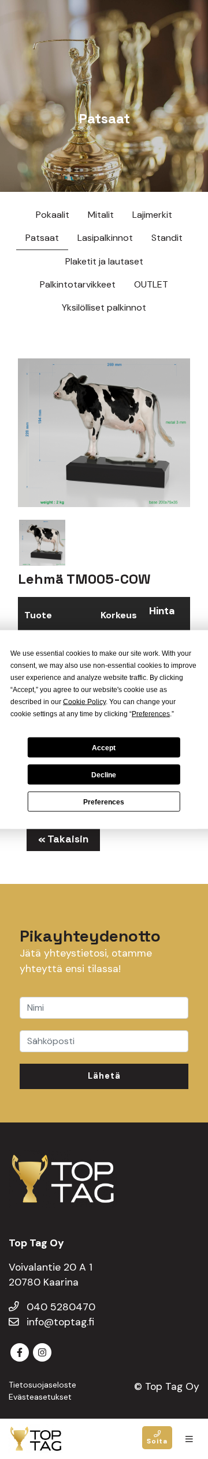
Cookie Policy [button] (84, 702)
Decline (103, 774)
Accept (104, 747)
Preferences (103, 801)
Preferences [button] (151, 714)
